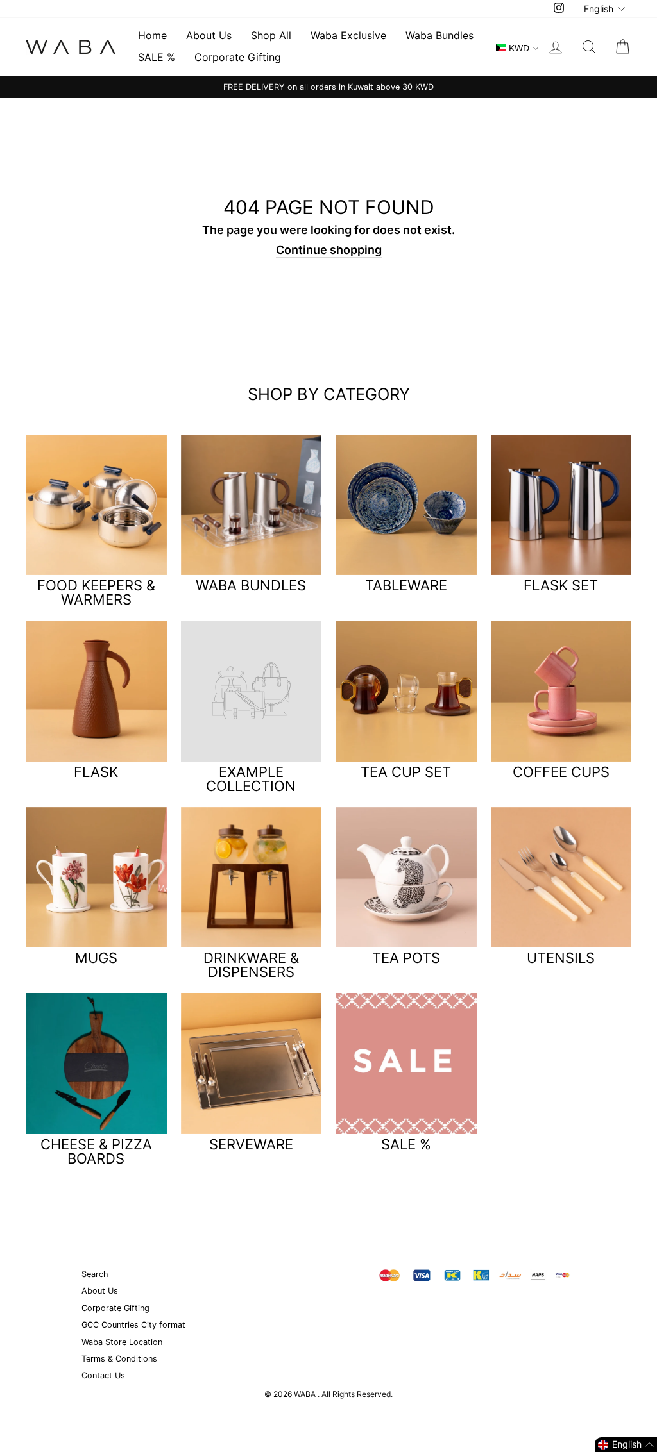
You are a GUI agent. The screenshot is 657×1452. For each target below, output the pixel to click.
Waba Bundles (439, 35)
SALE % (156, 57)
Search (94, 1274)
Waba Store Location (121, 1342)
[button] (626, 1444)
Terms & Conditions (119, 1359)
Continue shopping (329, 249)
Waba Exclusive (348, 35)
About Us (209, 35)
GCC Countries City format (133, 1325)
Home (152, 35)
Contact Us (103, 1375)
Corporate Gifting (237, 57)
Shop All (271, 35)
